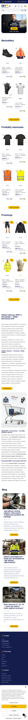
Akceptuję (14, 706)
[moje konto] (22, 6)
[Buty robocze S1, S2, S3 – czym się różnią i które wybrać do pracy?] (14, 602)
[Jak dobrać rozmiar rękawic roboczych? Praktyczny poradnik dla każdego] (14, 509)
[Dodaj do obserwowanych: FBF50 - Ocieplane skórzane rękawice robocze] (16, 261)
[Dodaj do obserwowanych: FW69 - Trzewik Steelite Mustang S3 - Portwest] (3, 48)
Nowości (4, 663)
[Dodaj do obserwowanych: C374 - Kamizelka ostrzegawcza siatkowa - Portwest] (16, 171)
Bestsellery (4, 661)
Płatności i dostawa (6, 678)
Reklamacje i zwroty (6, 675)
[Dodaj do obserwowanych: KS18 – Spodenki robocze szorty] (3, 223)
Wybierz (8, 76)
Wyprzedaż (4, 665)
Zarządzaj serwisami (13, 702)
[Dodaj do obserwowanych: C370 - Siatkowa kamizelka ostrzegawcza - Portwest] (3, 171)
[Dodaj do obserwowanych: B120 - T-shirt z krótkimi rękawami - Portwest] (3, 135)
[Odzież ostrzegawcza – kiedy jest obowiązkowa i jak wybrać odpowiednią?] (14, 554)
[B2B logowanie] (15, 6)
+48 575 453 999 (7, 1)
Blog (3, 659)
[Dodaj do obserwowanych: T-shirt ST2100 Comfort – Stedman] (16, 84)
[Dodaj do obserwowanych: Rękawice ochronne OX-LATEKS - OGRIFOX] (3, 84)
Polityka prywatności (17, 718)
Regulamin (4, 673)
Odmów (14, 710)
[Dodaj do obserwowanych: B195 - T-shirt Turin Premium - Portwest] (16, 135)
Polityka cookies (9, 718)
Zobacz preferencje (14, 715)
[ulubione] (19, 6)
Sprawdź (14, 28)
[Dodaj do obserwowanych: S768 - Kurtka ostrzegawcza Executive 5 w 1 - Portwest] (16, 48)
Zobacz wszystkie (14, 119)
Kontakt (3, 655)
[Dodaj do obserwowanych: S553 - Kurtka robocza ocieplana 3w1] (16, 223)
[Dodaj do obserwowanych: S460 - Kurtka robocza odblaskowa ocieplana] (3, 261)
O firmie (3, 657)
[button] (25, 687)
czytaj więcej (14, 534)
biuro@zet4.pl (8, 647)
